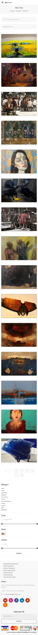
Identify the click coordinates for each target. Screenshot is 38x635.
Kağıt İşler (3, 495)
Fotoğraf (3, 505)
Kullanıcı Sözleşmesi (9, 568)
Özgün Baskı (4, 492)
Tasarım (3, 499)
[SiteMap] (5, 605)
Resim (2, 488)
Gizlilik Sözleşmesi (8, 566)
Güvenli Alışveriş (8, 575)
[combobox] (19, 26)
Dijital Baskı (4, 509)
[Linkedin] (22, 600)
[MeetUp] (27, 600)
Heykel (3, 490)
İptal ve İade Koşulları (9, 570)
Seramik (3, 503)
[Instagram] (11, 600)
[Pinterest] (5, 600)
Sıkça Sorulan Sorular (9, 577)
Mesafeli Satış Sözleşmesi (10, 564)
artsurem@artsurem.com (13, 594)
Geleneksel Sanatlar (6, 501)
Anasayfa (12, 11)
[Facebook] (16, 600)
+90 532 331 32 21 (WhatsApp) (15, 591)
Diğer (2, 507)
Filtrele (19, 553)
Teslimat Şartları (8, 572)
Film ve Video (4, 497)
